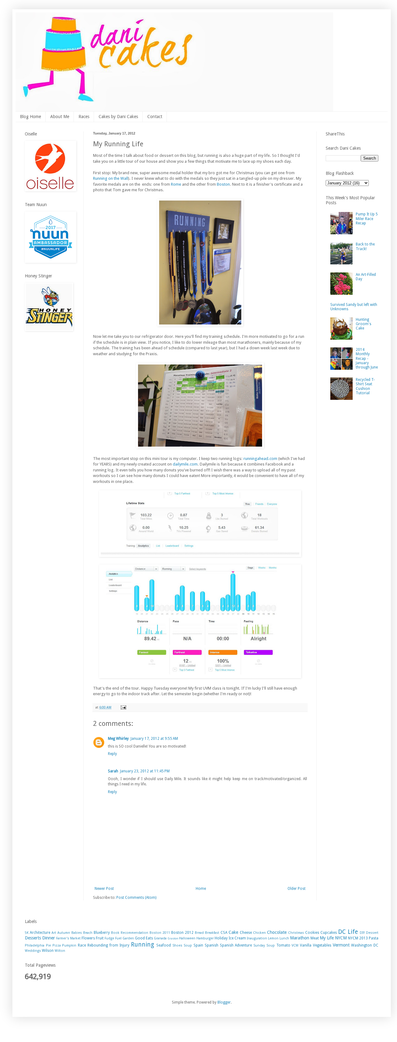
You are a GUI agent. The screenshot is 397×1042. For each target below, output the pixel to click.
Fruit (100, 938)
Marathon (299, 937)
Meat (314, 938)
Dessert (372, 933)
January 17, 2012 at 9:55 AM (154, 738)
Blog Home (30, 116)
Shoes (177, 945)
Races (83, 116)
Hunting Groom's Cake (363, 324)
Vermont (341, 945)
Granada (160, 938)
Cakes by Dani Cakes (118, 116)
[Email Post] (123, 707)
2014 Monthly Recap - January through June (367, 358)
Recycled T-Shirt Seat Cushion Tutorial (365, 386)
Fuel (118, 938)
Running (142, 944)
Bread (199, 933)
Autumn (63, 933)
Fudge (109, 938)
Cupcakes (328, 932)
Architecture (40, 932)
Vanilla (305, 945)
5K (27, 933)
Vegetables (322, 945)
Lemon (273, 938)
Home (201, 888)
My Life (327, 937)
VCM (295, 945)
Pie (48, 945)
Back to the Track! (365, 246)
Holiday (221, 938)
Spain (198, 945)
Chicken (259, 933)
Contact (154, 116)
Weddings (33, 951)
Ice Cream (237, 938)
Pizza (56, 945)
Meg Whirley (118, 738)
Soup (188, 945)
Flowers (88, 938)
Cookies (312, 932)
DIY (362, 933)
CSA (224, 932)
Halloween (187, 938)
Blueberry (102, 932)
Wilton (60, 951)
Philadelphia (34, 945)
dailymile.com (185, 464)
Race (82, 945)
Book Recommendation (129, 933)
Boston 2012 (182, 932)
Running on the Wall (110, 178)
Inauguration (257, 938)
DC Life (348, 931)
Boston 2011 (159, 933)
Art (53, 933)
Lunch (284, 938)
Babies (76, 933)
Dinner (48, 937)
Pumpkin (69, 945)
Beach (87, 933)
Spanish (211, 945)
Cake (233, 932)
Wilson (48, 950)
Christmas (296, 933)
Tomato (283, 945)
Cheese (246, 932)
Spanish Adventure (236, 945)
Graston (172, 938)
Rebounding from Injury (108, 945)
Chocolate (277, 932)
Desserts (33, 937)
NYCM (341, 937)
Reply (112, 754)
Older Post (297, 888)
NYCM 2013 (358, 938)
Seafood (163, 945)
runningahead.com (260, 458)
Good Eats (144, 938)
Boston (223, 184)
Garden (128, 938)
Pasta (373, 938)
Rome (176, 184)
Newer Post (104, 888)
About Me (59, 116)
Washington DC (364, 945)
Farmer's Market (68, 938)
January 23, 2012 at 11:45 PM (145, 771)
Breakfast (212, 933)
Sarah (113, 771)
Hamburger (205, 938)
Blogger (224, 1002)
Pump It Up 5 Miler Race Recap (367, 218)
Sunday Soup (264, 945)
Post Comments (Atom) (136, 897)
